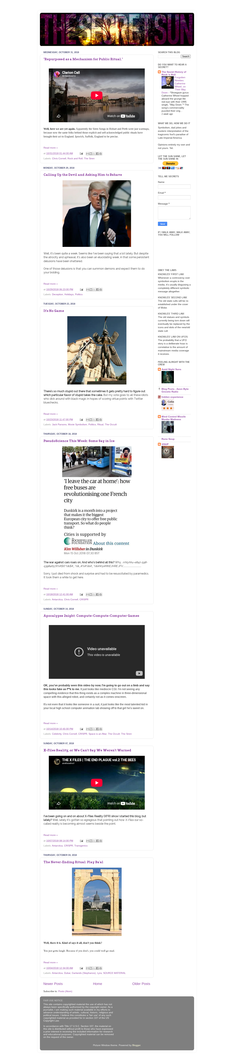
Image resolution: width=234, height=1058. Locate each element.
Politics (79, 294)
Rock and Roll (75, 158)
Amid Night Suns (171, 369)
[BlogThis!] (91, 153)
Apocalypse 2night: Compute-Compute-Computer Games (91, 616)
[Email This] (87, 153)
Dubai (67, 973)
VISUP (165, 444)
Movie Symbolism (77, 424)
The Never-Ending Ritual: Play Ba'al (73, 862)
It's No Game (54, 311)
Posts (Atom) (65, 991)
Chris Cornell (59, 158)
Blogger (136, 1045)
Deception (57, 294)
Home (97, 984)
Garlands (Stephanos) (84, 973)
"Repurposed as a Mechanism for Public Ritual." (83, 59)
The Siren (89, 158)
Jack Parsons (59, 424)
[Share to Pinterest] (100, 153)
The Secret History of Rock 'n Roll (174, 73)
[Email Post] (81, 153)
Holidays (69, 294)
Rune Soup (168, 439)
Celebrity (56, 733)
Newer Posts (53, 984)
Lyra (99, 973)
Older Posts (141, 984)
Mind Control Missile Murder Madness (174, 418)
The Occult (111, 424)
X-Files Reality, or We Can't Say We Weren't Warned (87, 750)
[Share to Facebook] (97, 153)
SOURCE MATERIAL (114, 973)
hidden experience (172, 397)
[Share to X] (94, 153)
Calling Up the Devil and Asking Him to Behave (83, 175)
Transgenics (81, 845)
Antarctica (57, 599)
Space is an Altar (98, 733)
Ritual (100, 424)
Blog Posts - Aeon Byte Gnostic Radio (175, 390)
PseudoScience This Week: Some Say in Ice (79, 441)
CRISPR (83, 599)
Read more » (51, 147)
